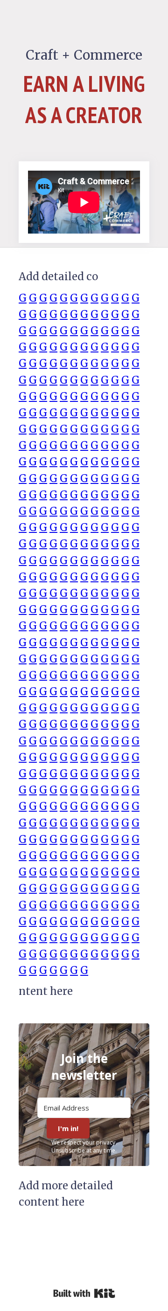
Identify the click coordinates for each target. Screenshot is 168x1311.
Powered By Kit (84, 1293)
